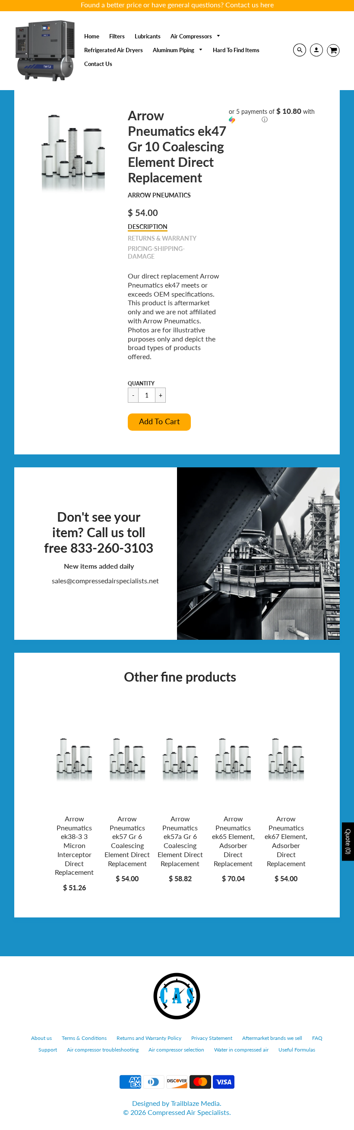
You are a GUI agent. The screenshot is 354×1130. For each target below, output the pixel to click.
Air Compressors (192, 36)
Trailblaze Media (195, 1103)
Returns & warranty (162, 238)
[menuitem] (92, 36)
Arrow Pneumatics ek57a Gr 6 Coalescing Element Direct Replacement (180, 840)
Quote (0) (348, 841)
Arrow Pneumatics (159, 195)
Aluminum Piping (174, 50)
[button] (159, 422)
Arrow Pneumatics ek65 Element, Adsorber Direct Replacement (233, 840)
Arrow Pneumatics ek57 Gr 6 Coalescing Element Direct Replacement (127, 840)
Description (148, 226)
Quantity (141, 383)
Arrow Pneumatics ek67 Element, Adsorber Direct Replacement (286, 840)
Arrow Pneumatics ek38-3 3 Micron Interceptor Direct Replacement (74, 845)
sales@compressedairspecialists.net (105, 580)
